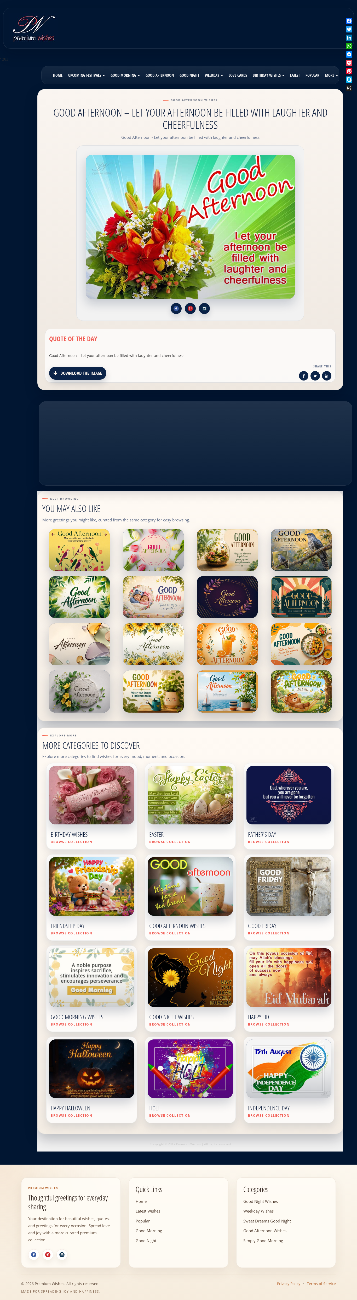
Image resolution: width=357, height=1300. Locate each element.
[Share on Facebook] (303, 376)
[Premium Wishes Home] (33, 27)
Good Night (189, 75)
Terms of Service (321, 1283)
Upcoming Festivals (85, 75)
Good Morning (124, 75)
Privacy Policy (288, 1283)
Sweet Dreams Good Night (267, 1220)
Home (57, 75)
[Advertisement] (221, 24)
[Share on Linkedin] (326, 376)
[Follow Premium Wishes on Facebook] (176, 308)
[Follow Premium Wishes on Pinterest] (190, 308)
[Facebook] (33, 1254)
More (330, 75)
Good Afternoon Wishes (264, 1230)
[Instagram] (61, 1254)
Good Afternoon (160, 75)
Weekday (212, 75)
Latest (295, 75)
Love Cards (238, 75)
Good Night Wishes (260, 1201)
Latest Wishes (148, 1211)
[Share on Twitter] (315, 376)
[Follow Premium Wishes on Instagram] (204, 308)
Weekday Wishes (258, 1211)
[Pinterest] (47, 1254)
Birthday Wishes (267, 75)
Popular (312, 75)
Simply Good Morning (263, 1240)
